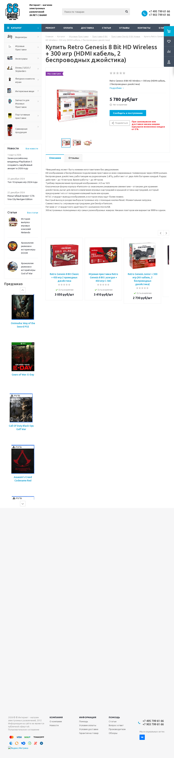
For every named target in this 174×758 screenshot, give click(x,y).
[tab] (117, 88)
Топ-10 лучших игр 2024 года (22, 182)
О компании (56, 721)
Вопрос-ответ (116, 725)
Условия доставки (88, 729)
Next (166, 233)
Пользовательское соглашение (23, 730)
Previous (161, 233)
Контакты (144, 28)
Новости (54, 725)
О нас (162, 28)
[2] (114, 73)
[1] (111, 73)
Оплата (68, 28)
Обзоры (113, 733)
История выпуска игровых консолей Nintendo (26, 226)
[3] (117, 73)
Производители (117, 729)
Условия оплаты (87, 725)
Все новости (32, 148)
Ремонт (50, 28)
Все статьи (32, 213)
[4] (121, 73)
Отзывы (124, 28)
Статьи (106, 28)
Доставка (87, 28)
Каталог (16, 28)
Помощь (114, 717)
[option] (22, 319)
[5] (124, 73)
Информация (87, 717)
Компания (56, 717)
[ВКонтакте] (142, 737)
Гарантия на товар (89, 733)
